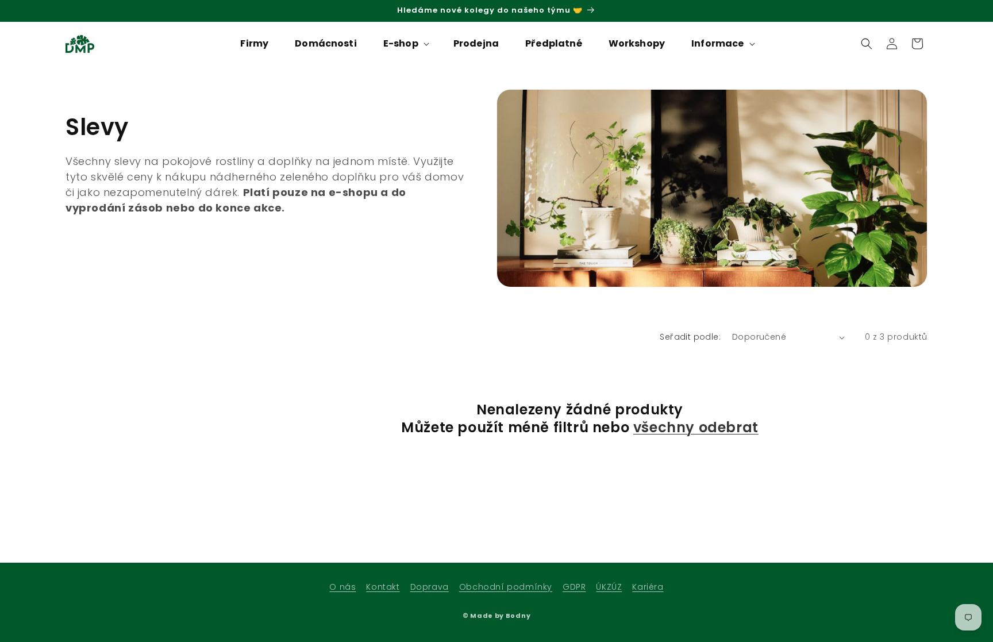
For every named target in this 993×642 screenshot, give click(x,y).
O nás (342, 587)
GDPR (574, 587)
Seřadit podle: (690, 337)
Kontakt (382, 587)
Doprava (429, 587)
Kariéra (647, 587)
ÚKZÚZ (609, 587)
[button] (405, 44)
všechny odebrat (696, 427)
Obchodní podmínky (505, 587)
